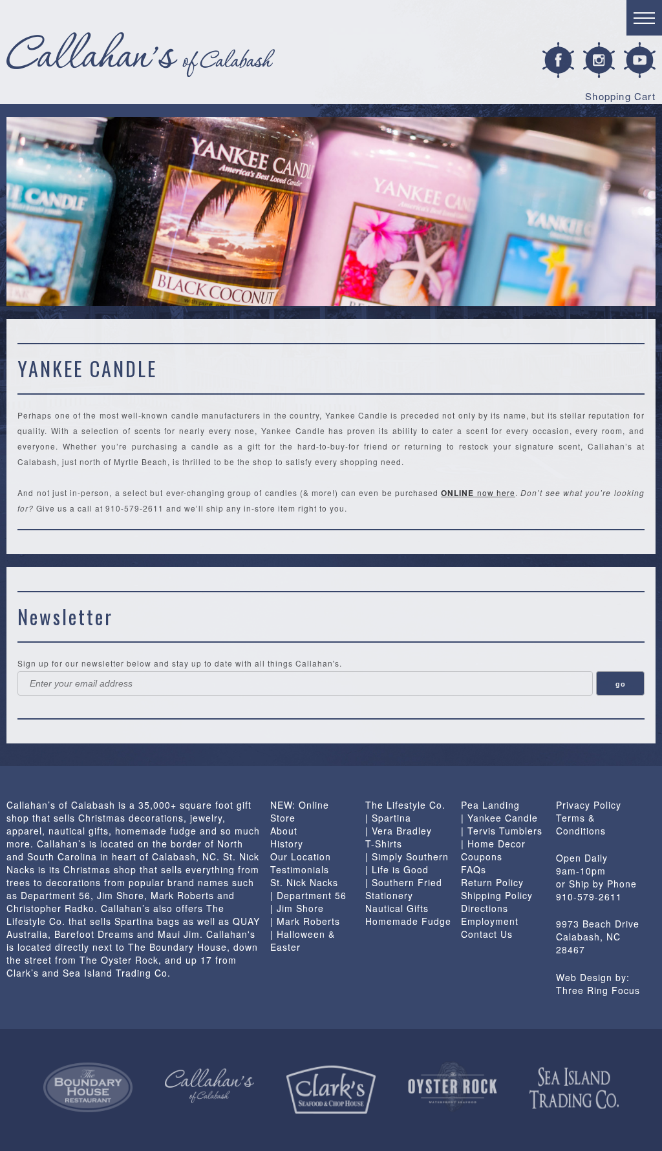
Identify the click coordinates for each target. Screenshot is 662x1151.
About (283, 830)
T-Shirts (383, 843)
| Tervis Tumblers (501, 830)
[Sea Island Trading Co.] (574, 1088)
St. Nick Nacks (304, 882)
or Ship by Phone (596, 883)
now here (478, 492)
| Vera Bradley (398, 830)
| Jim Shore (297, 908)
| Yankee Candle (499, 817)
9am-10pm (581, 870)
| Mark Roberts (305, 921)
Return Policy (492, 882)
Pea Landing (490, 804)
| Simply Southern (407, 856)
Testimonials (299, 869)
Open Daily (582, 857)
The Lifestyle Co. (405, 804)
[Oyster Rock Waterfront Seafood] (452, 1086)
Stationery (389, 895)
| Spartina (388, 817)
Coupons (481, 856)
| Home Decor (493, 843)
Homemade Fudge (408, 921)
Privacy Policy (588, 804)
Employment (489, 921)
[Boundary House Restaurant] (88, 1087)
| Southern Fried (403, 882)
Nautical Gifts (397, 908)
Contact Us (487, 934)
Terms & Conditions (581, 824)
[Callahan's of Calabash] (209, 1085)
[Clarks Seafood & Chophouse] (331, 1090)
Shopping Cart (620, 96)
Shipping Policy (497, 895)
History (286, 843)
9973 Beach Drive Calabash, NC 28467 (597, 936)
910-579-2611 (589, 896)
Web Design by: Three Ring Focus (598, 984)
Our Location (300, 856)
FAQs (473, 869)
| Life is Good (397, 869)
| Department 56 (308, 895)
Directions (484, 908)
